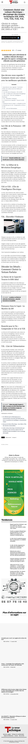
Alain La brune (5, 444)
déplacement (8, 437)
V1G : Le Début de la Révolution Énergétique (13, 93)
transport (14, 437)
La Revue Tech (4, 41)
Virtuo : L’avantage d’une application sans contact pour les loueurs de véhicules (12, 664)
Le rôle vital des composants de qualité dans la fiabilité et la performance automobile (17, 546)
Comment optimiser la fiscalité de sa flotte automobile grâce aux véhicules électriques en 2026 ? (18, 560)
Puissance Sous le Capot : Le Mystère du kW (14, 103)
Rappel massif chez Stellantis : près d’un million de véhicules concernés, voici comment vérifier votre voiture (18, 526)
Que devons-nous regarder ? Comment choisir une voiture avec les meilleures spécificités (12, 89)
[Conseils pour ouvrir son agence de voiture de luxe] (14, 627)
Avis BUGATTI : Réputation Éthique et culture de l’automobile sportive (13, 717)
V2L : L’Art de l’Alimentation (9, 108)
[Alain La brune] (14, 449)
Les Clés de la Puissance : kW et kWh (12, 92)
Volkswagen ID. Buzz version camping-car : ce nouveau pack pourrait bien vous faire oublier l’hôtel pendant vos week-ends (17, 566)
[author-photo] (2, 641)
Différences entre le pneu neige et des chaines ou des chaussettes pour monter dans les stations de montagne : (13, 691)
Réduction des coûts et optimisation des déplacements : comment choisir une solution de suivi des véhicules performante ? (18, 553)
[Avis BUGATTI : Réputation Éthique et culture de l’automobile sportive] (14, 705)
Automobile (10, 41)
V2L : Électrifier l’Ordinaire (9, 98)
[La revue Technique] (14, 729)
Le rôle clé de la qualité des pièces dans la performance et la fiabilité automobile (18, 540)
